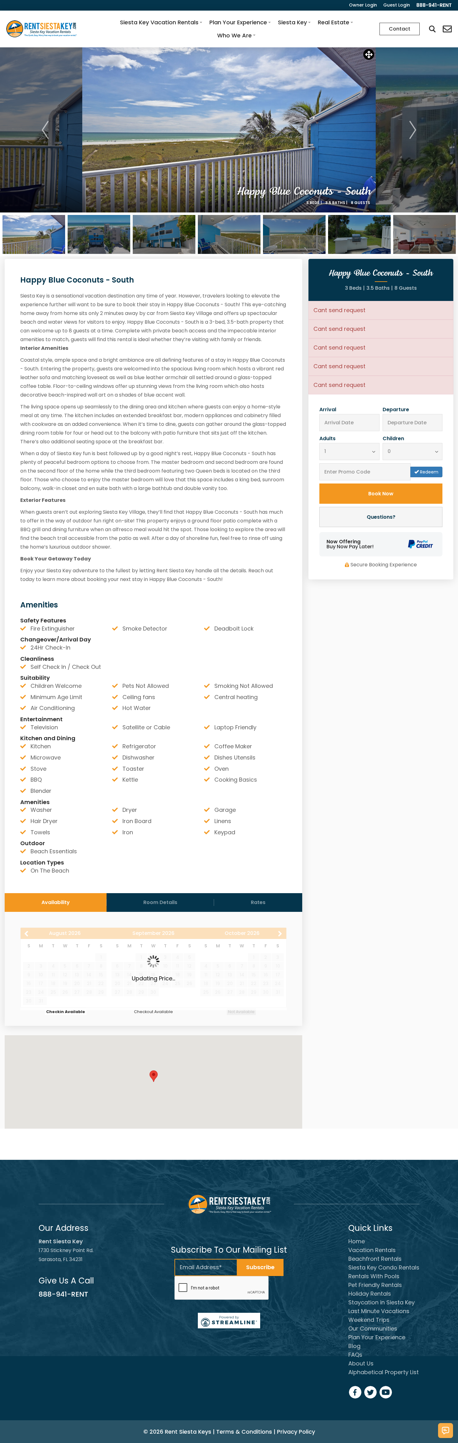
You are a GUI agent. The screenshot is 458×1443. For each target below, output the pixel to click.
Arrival (327, 409)
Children (393, 438)
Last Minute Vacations (378, 1311)
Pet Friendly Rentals (375, 1285)
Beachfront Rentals (375, 1259)
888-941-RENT (63, 1294)
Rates (258, 902)
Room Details (160, 902)
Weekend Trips (368, 1320)
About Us (361, 1363)
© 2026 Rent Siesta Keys (177, 1432)
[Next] (413, 130)
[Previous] (45, 130)
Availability (55, 902)
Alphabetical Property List (383, 1372)
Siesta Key (292, 22)
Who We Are (234, 35)
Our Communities (372, 1328)
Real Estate (333, 22)
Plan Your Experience (238, 22)
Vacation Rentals (372, 1250)
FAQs (355, 1355)
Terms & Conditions (244, 1432)
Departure (396, 409)
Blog (354, 1346)
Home (356, 1241)
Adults (327, 438)
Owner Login (363, 5)
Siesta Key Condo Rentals (383, 1267)
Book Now (381, 493)
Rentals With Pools (373, 1276)
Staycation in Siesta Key (381, 1302)
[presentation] (221, 1288)
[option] (229, 129)
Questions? (381, 517)
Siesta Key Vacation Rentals (159, 22)
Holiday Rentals (369, 1294)
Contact (399, 28)
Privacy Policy (296, 1432)
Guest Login (396, 5)
